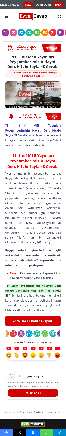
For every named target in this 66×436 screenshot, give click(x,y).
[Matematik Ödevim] (13, 333)
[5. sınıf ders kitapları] (37, 32)
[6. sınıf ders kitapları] (45, 32)
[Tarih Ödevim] (52, 333)
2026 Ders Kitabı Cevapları (33, 321)
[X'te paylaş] (19, 432)
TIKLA (28, 5)
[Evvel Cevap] (33, 16)
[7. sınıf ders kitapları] (52, 32)
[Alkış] (17, 355)
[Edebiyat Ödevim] (36, 333)
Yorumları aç (33, 393)
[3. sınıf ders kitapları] (21, 32)
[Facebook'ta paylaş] (6, 432)
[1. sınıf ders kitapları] (5, 32)
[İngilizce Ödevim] (21, 333)
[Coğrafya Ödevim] (44, 333)
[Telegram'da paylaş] (59, 432)
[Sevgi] (25, 355)
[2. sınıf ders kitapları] (13, 32)
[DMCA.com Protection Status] (33, 424)
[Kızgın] (57, 355)
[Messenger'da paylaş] (33, 432)
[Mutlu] (9, 355)
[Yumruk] (49, 355)
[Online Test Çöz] (33, 116)
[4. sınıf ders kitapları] (29, 32)
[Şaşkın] (33, 355)
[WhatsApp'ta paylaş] (46, 432)
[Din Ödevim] (29, 333)
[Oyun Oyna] (33, 48)
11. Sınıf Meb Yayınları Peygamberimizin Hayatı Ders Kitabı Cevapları (33, 74)
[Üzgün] (41, 355)
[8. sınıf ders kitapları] (60, 32)
